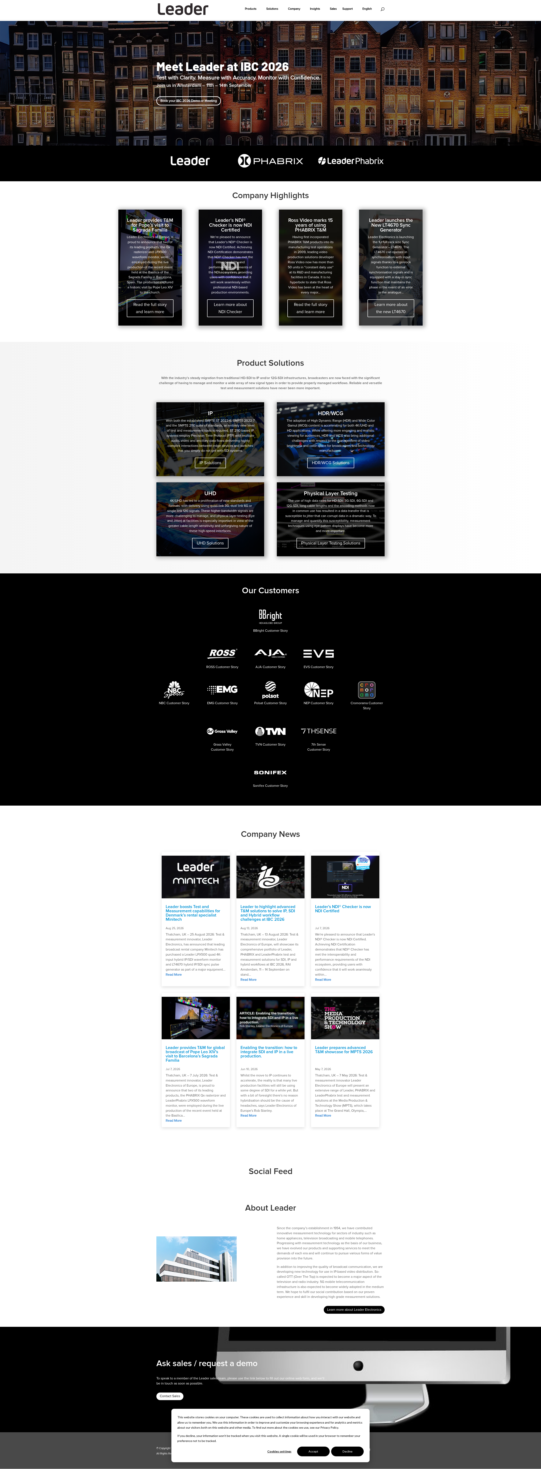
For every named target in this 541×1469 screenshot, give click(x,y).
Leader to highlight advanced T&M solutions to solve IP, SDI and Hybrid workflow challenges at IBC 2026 (267, 913)
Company (294, 9)
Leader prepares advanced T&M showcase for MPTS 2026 (344, 1049)
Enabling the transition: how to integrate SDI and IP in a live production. (268, 1052)
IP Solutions (210, 462)
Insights (315, 9)
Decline (347, 1451)
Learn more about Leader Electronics (354, 1310)
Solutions (272, 9)
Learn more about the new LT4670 (390, 308)
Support (347, 9)
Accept (313, 1451)
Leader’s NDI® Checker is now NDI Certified (343, 909)
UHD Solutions (210, 543)
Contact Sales (170, 1396)
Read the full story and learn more (150, 308)
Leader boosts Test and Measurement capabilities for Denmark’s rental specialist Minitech (193, 913)
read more (174, 975)
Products (251, 9)
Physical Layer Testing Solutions (330, 543)
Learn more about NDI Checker (230, 308)
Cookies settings (279, 1451)
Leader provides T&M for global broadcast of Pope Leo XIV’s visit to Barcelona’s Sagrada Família (195, 1054)
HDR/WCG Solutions (331, 462)
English (367, 9)
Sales (333, 9)
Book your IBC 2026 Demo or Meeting (188, 101)
